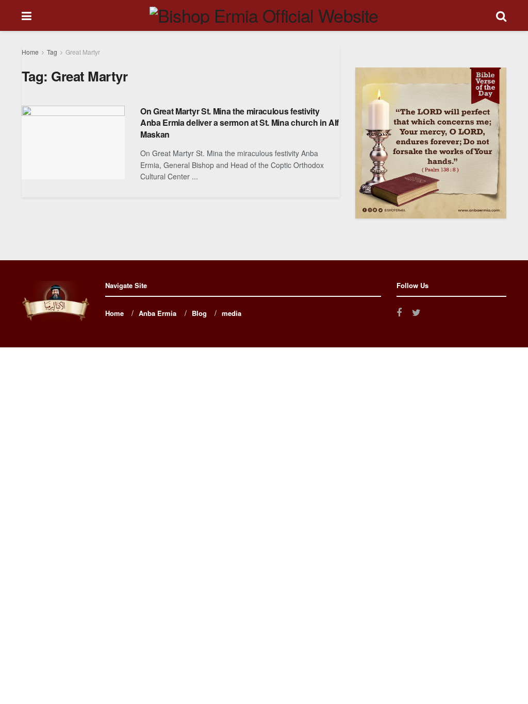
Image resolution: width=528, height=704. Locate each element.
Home (30, 51)
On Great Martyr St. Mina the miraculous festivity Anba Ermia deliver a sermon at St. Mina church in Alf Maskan (239, 122)
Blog (199, 313)
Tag (52, 51)
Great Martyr (82, 51)
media (231, 313)
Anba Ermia (157, 313)
